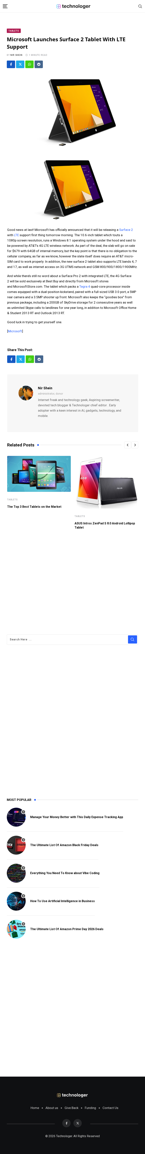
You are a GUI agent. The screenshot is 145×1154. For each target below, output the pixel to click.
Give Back (71, 1108)
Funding (90, 1108)
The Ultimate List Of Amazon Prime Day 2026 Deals (66, 929)
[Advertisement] (72, 579)
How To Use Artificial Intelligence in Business (62, 901)
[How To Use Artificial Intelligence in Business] (16, 901)
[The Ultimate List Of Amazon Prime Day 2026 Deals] (16, 929)
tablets (12, 499)
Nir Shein (16, 55)
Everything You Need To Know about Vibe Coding (64, 873)
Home (35, 1108)
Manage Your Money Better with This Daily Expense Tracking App (76, 817)
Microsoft (15, 331)
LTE (16, 235)
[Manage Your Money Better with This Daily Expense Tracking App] (16, 817)
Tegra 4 (84, 286)
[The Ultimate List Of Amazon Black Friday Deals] (16, 845)
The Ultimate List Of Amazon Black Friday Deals (64, 845)
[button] (127, 445)
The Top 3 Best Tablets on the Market (34, 506)
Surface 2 (126, 230)
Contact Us (110, 1108)
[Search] (140, 6)
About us (52, 1108)
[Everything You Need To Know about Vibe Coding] (16, 873)
